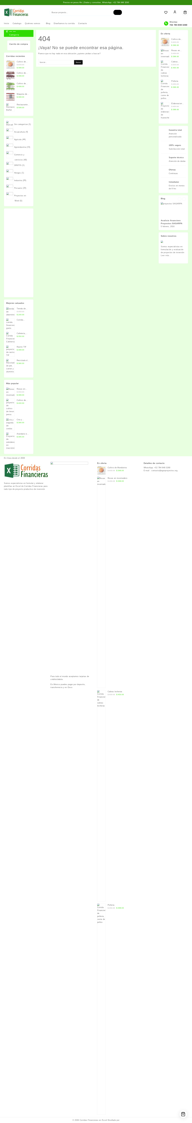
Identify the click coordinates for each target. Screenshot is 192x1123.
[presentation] (179, 199)
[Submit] (117, 12)
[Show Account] (175, 12)
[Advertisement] (18, 253)
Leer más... (166, 255)
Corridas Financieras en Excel (93, 1120)
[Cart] (185, 12)
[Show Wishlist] (167, 12)
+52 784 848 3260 (178, 25)
